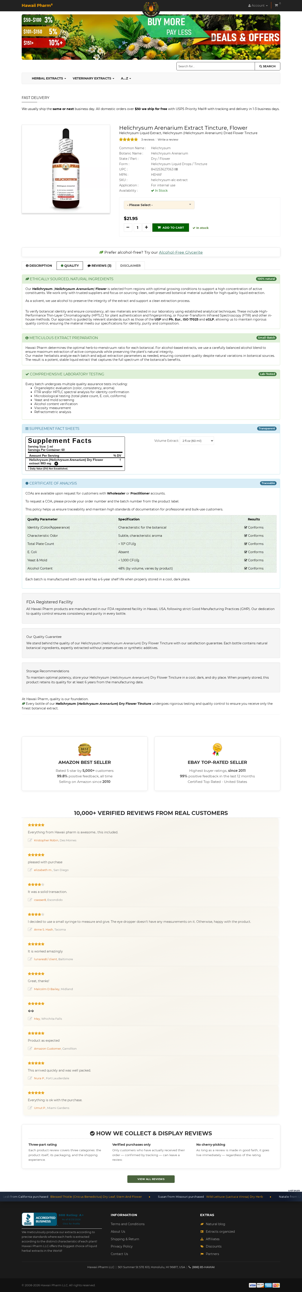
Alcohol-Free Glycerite (181, 252)
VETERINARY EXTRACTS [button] (92, 78)
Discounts (214, 1246)
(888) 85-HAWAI (203, 1267)
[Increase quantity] (146, 227)
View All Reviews (151, 1179)
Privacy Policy (122, 1246)
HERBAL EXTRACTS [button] (48, 78)
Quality (71, 266)
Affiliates (213, 1239)
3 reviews (147, 139)
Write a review (168, 139)
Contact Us (119, 1254)
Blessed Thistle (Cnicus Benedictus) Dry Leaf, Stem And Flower (50, 1196)
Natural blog (215, 1224)
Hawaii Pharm (37, 5)
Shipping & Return (125, 1239)
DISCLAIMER (130, 266)
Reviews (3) (101, 266)
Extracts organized (220, 1232)
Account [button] (258, 6)
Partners (212, 1254)
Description (40, 266)
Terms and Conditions (128, 1224)
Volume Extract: (166, 441)
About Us (118, 1232)
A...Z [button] (125, 78)
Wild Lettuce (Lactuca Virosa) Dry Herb (188, 1196)
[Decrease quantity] (128, 227)
